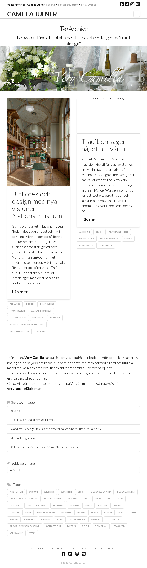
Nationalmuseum (19, 331)
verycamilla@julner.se (24, 388)
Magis (28, 512)
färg (109, 499)
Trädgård (119, 526)
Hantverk (15, 505)
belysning (49, 492)
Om (91, 549)
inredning (38, 318)
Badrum (33, 492)
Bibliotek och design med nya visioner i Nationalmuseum (37, 205)
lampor (117, 505)
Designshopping (53, 499)
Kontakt (111, 549)
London (14, 512)
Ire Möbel (55, 318)
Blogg (99, 549)
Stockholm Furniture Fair (25, 526)
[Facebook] (122, 4)
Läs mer (20, 291)
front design (17, 311)
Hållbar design (18, 318)
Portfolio (37, 549)
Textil (85, 526)
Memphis (66, 512)
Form (98, 499)
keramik (74, 505)
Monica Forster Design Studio (27, 324)
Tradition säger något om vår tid (105, 145)
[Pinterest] (138, 4)
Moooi (128, 238)
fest (86, 499)
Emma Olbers (47, 304)
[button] (137, 14)
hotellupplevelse (37, 505)
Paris (121, 512)
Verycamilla (86, 245)
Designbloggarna (101, 492)
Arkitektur (16, 492)
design (30, 304)
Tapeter (71, 526)
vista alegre (105, 245)
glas (120, 499)
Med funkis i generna (22, 438)
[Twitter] (127, 4)
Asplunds (15, 304)
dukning (73, 499)
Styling (50, 4)
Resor (60, 519)
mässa (94, 512)
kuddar (102, 505)
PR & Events (88, 4)
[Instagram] (132, 4)
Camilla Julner (32, 14)
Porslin (14, 519)
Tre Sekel (40, 331)
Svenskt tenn (53, 526)
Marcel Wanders (109, 238)
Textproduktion (68, 4)
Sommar (95, 519)
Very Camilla (34, 357)
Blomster (66, 492)
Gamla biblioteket (41, 311)
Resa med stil (18, 410)
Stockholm (112, 519)
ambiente (84, 232)
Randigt (46, 519)
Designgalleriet (126, 492)
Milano (81, 512)
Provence (29, 519)
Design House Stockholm (24, 499)
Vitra (32, 533)
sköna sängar (77, 519)
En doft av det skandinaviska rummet (32, 419)
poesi (133, 512)
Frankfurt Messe (118, 232)
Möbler (108, 512)
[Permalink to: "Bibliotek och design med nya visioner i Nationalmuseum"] (38, 142)
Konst (88, 505)
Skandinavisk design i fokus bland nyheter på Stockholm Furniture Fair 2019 (55, 429)
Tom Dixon (101, 526)
